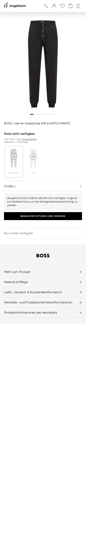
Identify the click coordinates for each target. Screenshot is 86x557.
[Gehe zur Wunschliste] (62, 6)
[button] (54, 6)
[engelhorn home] (15, 6)
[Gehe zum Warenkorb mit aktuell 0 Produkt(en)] (70, 6)
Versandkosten (29, 139)
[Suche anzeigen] (46, 6)
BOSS (8, 123)
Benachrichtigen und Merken (43, 216)
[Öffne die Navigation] (78, 6)
